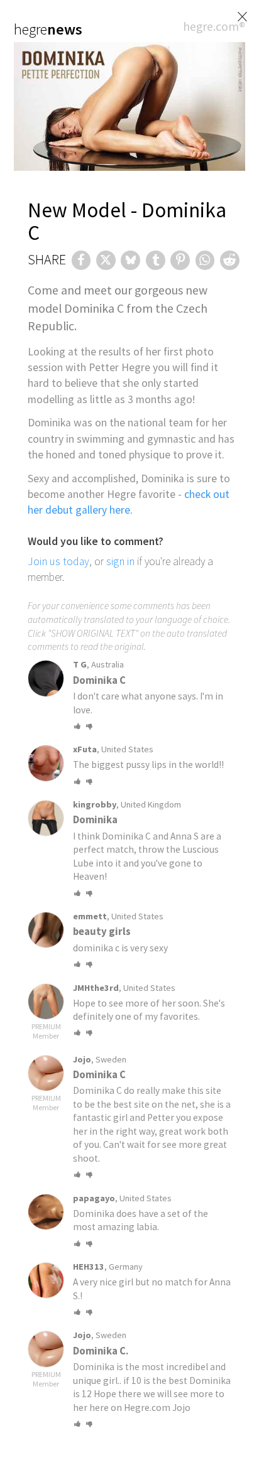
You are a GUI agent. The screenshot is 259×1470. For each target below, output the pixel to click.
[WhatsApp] (205, 260)
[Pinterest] (180, 260)
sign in (120, 561)
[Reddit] (230, 260)
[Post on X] (106, 260)
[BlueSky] (130, 260)
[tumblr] (155, 260)
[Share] (81, 260)
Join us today (58, 561)
